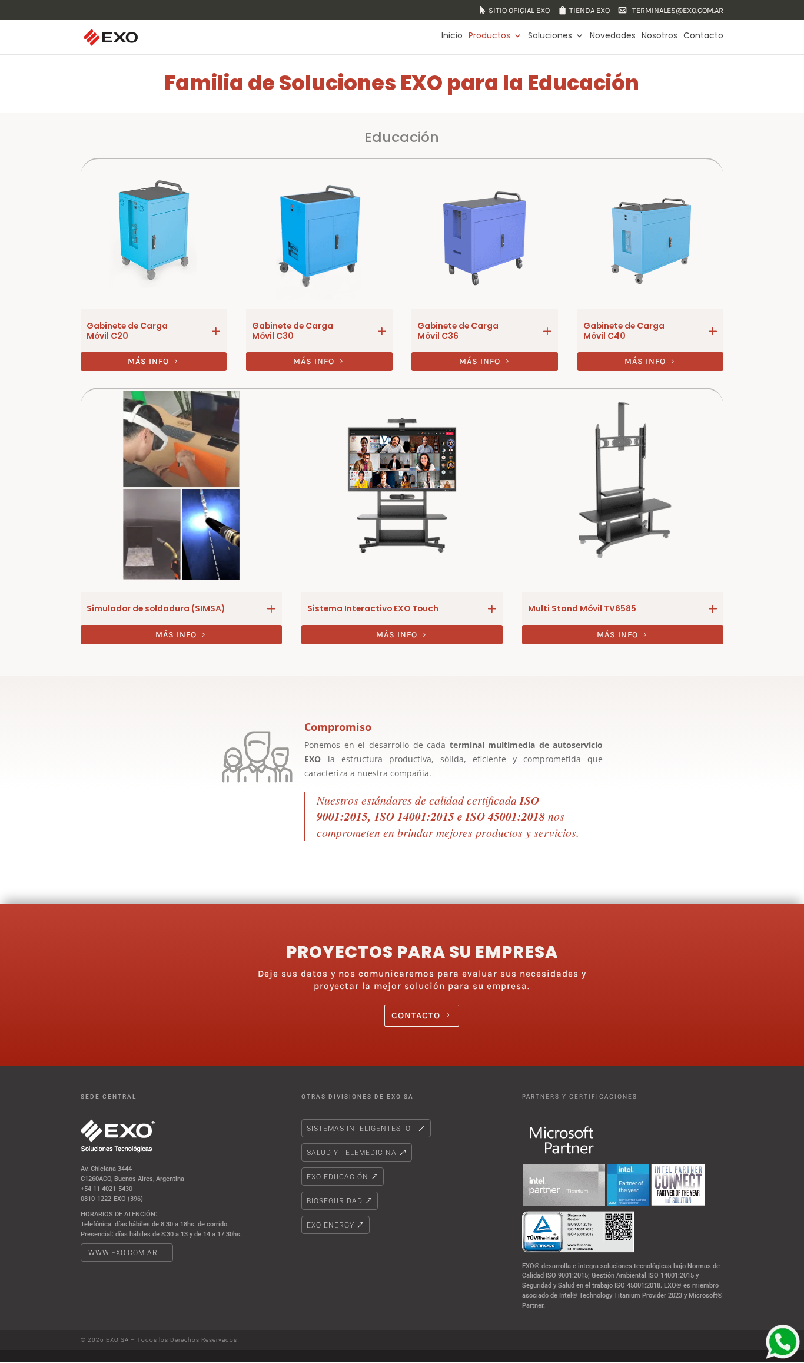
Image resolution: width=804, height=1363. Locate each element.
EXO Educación (337, 1177)
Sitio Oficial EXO (519, 10)
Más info (313, 361)
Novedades (613, 36)
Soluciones (550, 36)
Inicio (452, 36)
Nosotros (659, 36)
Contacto (703, 36)
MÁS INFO (148, 361)
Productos (489, 36)
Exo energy (330, 1225)
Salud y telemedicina (352, 1153)
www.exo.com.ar (123, 1253)
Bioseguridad (335, 1201)
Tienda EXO (589, 10)
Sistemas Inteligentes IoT (361, 1128)
